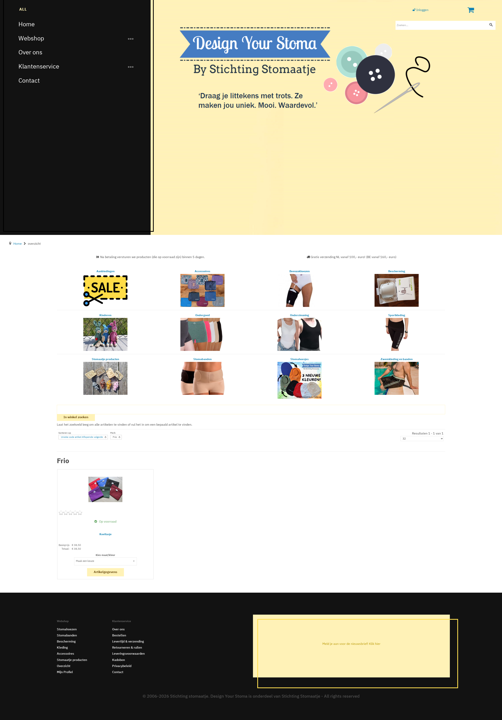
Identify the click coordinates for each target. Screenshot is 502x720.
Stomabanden (67, 635)
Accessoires (65, 653)
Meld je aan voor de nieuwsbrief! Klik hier (351, 644)
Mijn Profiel (65, 672)
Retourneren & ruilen (127, 647)
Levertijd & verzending (128, 641)
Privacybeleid (121, 666)
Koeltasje (105, 534)
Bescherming (66, 641)
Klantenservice (38, 67)
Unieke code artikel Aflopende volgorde (82, 437)
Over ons (30, 53)
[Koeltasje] (105, 489)
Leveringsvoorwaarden (128, 653)
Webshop (31, 39)
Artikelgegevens (105, 572)
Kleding (62, 647)
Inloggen (422, 10)
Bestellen (119, 635)
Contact (29, 81)
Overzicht (63, 666)
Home (26, 25)
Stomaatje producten (72, 660)
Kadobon (118, 660)
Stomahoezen (67, 629)
